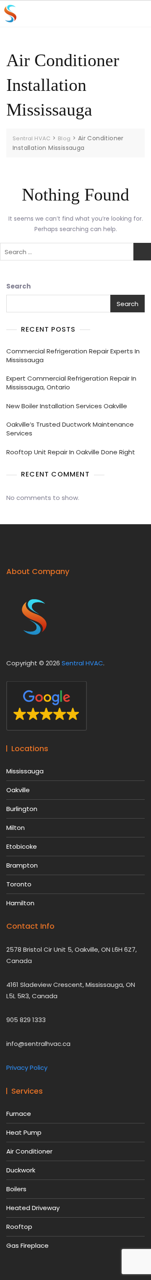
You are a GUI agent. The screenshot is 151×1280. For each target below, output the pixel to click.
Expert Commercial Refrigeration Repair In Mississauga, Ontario (71, 382)
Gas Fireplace (27, 1245)
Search (18, 286)
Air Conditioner (29, 1151)
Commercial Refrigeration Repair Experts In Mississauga (73, 355)
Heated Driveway (33, 1207)
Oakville (18, 790)
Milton (15, 827)
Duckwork (20, 1170)
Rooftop (19, 1226)
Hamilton (20, 903)
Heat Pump (24, 1132)
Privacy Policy (26, 1067)
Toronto (18, 884)
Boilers (16, 1189)
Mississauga (25, 771)
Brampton (22, 865)
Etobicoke (21, 846)
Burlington (21, 808)
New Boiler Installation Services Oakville (66, 406)
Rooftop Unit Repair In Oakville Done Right (70, 452)
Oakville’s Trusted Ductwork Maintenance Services (70, 429)
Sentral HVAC (82, 663)
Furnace (18, 1113)
